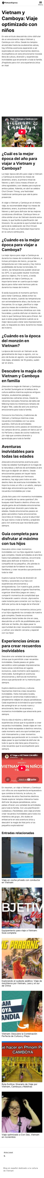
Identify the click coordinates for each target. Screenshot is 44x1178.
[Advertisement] (22, 92)
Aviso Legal (8, 1152)
